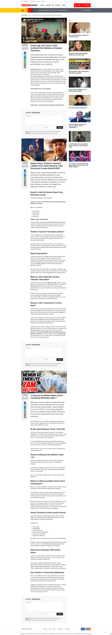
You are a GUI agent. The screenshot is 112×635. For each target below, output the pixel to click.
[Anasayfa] (22, 1)
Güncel (42, 5)
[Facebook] (25, 53)
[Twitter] (25, 55)
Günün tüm (86, 10)
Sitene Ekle (43, 1)
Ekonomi (48, 5)
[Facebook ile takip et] (82, 629)
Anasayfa (45, 629)
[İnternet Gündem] (29, 5)
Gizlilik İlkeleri (60, 629)
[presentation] (26, 10)
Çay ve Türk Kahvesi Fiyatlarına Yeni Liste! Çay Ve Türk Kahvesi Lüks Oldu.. (55, 10)
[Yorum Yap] (25, 67)
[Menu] (76, 5)
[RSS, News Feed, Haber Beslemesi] (89, 629)
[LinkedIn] (25, 58)
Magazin (57, 5)
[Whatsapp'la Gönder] (25, 60)
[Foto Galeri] (90, 1)
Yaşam (63, 5)
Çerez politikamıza (84, 633)
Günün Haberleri (33, 1)
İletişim (54, 629)
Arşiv (38, 1)
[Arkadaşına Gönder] (25, 62)
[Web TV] (87, 1)
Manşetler (26, 1)
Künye (50, 629)
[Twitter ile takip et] (85, 629)
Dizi (53, 5)
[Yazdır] (25, 65)
